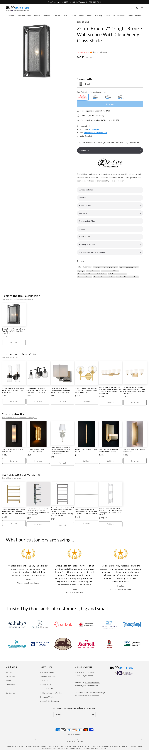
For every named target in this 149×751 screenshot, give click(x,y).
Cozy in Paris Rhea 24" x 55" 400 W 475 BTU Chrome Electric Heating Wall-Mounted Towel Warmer (38, 512)
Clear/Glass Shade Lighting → (129, 267)
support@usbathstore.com (95, 132)
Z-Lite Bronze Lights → (85, 276)
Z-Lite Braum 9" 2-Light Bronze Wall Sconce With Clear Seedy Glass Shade (13, 331)
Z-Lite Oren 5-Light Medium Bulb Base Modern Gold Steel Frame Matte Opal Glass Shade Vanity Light (110, 390)
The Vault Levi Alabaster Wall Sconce (86, 450)
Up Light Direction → (93, 271)
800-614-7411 (95, 129)
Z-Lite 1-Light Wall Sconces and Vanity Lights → (92, 273)
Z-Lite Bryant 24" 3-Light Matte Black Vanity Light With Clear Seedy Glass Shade (38, 390)
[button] (10, 15)
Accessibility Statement (49, 701)
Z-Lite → (115, 271)
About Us (44, 680)
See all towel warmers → (12, 478)
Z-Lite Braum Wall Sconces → (117, 273)
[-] (83, 97)
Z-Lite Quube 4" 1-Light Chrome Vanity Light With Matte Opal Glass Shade (60, 390)
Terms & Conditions (48, 689)
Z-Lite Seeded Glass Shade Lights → (127, 276)
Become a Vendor (47, 697)
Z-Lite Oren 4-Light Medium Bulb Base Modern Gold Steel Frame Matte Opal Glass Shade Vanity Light (135, 390)
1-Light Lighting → (99, 267)
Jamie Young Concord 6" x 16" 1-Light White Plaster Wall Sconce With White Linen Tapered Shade (62, 450)
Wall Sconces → (106, 271)
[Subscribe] (92, 714)
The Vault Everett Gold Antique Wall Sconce (35, 450)
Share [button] (82, 261)
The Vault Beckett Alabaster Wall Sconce (12, 450)
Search (8, 680)
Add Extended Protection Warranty (92, 92)
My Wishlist (10, 676)
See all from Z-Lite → (11, 357)
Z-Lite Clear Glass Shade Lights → (104, 276)
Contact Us (10, 693)
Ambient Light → (112, 267)
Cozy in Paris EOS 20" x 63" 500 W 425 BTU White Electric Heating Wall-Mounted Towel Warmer (110, 512)
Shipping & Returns (48, 676)
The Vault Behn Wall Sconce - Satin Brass (134, 450)
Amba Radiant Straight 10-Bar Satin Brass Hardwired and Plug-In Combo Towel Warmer (13, 512)
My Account (10, 689)
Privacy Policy (45, 685)
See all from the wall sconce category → (19, 417)
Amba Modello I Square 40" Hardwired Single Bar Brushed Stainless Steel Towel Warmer (86, 512)
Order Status (11, 685)
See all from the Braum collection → (17, 299)
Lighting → (81, 271)
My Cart (9, 672)
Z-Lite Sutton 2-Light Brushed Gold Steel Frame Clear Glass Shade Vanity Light (86, 390)
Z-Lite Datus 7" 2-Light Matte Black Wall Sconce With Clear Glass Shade (13, 390)
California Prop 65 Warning (51, 693)
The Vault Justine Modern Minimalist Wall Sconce (108, 450)
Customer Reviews (47, 672)
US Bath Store (77, 734)
